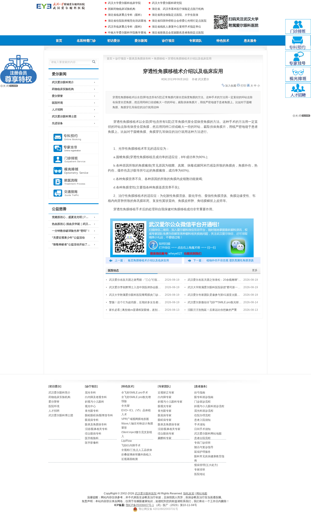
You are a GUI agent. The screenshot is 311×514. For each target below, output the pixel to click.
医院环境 (57, 102)
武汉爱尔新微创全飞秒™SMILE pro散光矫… (215, 302)
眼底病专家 (164, 415)
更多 (254, 270)
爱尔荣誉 (57, 96)
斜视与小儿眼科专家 (170, 401)
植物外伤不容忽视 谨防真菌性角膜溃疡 (230, 260)
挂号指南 (199, 392)
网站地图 (201, 493)
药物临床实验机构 (63, 89)
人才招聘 (57, 109)
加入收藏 (230, 85)
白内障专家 (164, 397)
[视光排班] (73, 170)
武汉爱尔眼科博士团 (64, 116)
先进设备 (57, 123)
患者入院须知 (202, 419)
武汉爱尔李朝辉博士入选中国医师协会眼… (135, 287)
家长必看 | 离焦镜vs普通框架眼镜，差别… (134, 309)
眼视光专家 (164, 406)
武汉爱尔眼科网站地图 (208, 433)
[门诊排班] (73, 159)
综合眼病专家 (166, 433)
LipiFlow (126, 440)
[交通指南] (73, 193)
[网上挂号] (73, 148)
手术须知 (199, 424)
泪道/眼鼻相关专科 (96, 429)
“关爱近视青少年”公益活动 (68, 237)
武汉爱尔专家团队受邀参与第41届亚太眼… (214, 294)
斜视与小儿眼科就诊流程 (209, 406)
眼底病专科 (92, 419)
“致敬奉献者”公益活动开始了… (71, 244)
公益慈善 (59, 209)
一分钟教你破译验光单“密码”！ (71, 230)
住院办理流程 (202, 415)
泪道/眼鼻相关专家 (169, 429)
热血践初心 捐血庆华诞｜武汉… (71, 224)
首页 (59, 40)
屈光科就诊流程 (203, 410)
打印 (243, 85)
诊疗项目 (168, 40)
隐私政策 (188, 493)
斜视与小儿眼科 (94, 401)
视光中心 (90, 406)
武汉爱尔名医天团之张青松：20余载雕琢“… (214, 279)
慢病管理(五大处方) (206, 465)
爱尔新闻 (141, 40)
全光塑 (125, 405)
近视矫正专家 (166, 392)
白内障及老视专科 (96, 397)
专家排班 (199, 469)
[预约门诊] (73, 137)
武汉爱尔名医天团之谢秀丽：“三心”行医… (134, 279)
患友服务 (250, 40)
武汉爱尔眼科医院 (146, 493)
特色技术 (223, 40)
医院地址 (199, 474)
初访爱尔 (113, 40)
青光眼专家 (164, 410)
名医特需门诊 (86, 40)
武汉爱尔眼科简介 (63, 82)
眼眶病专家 (164, 419)
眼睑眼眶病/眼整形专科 (99, 415)
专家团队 (195, 40)
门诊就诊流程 (202, 401)
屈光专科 (90, 392)
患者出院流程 (202, 438)
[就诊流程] (73, 182)
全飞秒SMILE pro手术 (134, 392)
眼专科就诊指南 (203, 397)
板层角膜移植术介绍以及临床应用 (148, 260)
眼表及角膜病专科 (140, 58)
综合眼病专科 (93, 433)
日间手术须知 (202, 429)
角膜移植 (159, 58)
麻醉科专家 (164, 438)
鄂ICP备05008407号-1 (140, 505)
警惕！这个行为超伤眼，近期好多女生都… (135, 302)
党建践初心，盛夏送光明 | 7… (70, 217)
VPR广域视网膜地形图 (135, 419)
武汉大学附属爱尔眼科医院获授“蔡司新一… (214, 287)
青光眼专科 (92, 410)
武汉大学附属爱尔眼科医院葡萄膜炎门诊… (135, 294)
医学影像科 (92, 442)
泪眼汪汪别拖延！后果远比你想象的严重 (212, 309)
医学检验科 (92, 438)
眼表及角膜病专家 (169, 424)
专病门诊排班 (202, 442)
